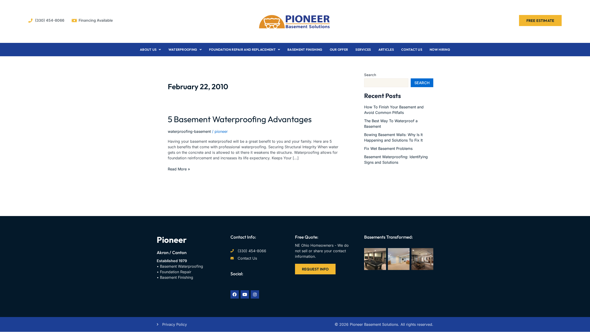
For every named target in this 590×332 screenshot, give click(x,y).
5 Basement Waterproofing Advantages (240, 119)
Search (370, 75)
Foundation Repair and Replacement (242, 49)
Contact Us (411, 49)
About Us (148, 49)
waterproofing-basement (189, 131)
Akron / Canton (171, 252)
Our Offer (339, 49)
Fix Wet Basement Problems (388, 148)
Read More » (179, 168)
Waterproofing (182, 49)
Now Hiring (440, 49)
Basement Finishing (304, 49)
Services (363, 49)
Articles (386, 49)
